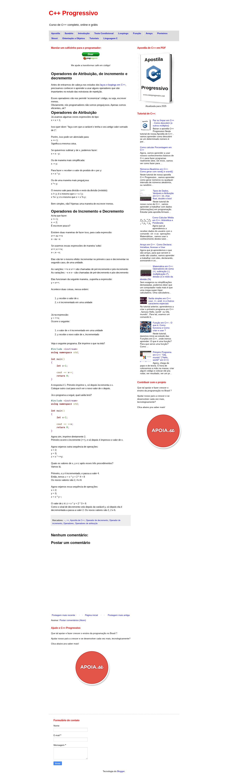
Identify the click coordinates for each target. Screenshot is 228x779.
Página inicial (91, 615)
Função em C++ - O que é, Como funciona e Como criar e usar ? (162, 326)
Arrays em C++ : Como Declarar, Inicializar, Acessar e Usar (156, 245)
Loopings (123, 33)
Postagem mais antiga (119, 615)
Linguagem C (110, 38)
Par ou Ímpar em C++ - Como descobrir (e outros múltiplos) (163, 123)
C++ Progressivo (73, 13)
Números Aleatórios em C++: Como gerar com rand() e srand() (156, 170)
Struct (54, 38)
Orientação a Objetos (73, 38)
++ (68, 520)
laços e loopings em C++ (112, 84)
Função (137, 33)
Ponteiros (162, 33)
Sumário (69, 33)
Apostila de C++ (77, 520)
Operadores (68, 523)
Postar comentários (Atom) (73, 620)
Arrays (149, 33)
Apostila (55, 33)
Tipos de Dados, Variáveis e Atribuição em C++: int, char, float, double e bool (163, 194)
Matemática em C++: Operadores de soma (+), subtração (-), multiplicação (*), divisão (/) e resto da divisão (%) (157, 272)
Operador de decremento (97, 520)
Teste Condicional (104, 33)
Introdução (84, 33)
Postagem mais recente (63, 615)
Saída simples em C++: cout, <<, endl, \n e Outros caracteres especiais (161, 301)
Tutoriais (94, 38)
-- (64, 520)
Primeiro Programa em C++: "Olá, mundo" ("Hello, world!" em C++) (162, 356)
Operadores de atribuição (86, 523)
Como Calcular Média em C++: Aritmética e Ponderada (163, 220)
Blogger (121, 771)
